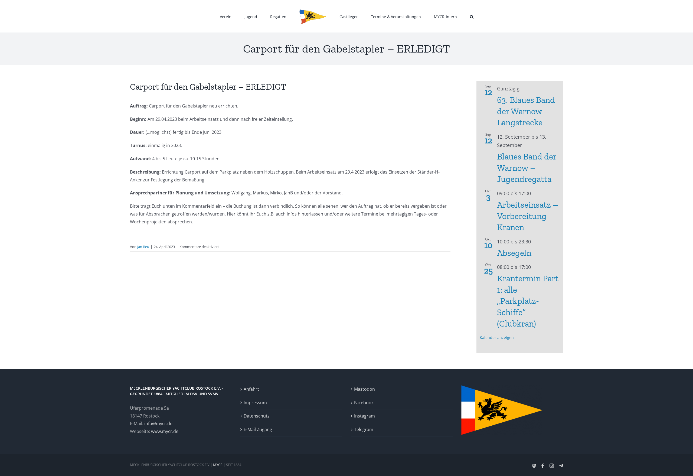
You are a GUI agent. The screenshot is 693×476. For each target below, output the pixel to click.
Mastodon (364, 389)
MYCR (218, 464)
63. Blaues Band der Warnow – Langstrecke (526, 111)
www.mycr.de (164, 431)
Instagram (364, 416)
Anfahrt (251, 389)
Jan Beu (143, 246)
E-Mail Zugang (258, 429)
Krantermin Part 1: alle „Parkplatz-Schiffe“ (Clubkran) (527, 300)
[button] (446, 16)
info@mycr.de (158, 423)
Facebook (364, 403)
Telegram (363, 429)
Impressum (255, 403)
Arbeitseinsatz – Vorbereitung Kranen (527, 216)
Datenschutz (257, 416)
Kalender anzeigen (497, 337)
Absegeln (514, 253)
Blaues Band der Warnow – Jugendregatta (526, 167)
